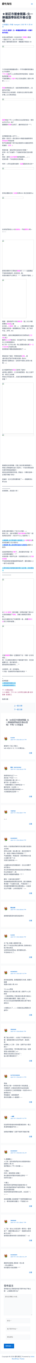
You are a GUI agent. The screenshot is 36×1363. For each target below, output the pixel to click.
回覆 (30, 753)
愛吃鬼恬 (7, 3)
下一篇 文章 (18, 709)
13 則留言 (5, 25)
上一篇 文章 (18, 706)
